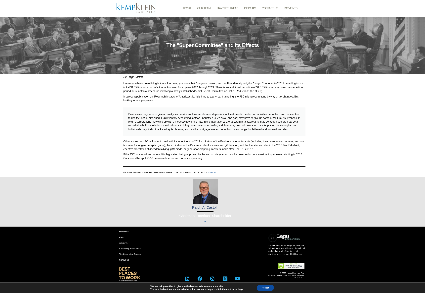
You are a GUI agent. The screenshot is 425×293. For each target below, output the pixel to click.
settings (238, 289)
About (187, 8)
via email (212, 172)
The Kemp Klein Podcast (130, 254)
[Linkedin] (187, 279)
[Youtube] (238, 279)
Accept (265, 287)
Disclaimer (124, 232)
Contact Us (270, 8)
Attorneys (123, 243)
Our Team (204, 8)
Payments (290, 8)
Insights (250, 8)
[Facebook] (200, 279)
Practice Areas (227, 8)
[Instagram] (213, 279)
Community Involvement (130, 249)
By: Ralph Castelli (133, 77)
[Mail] (205, 221)
